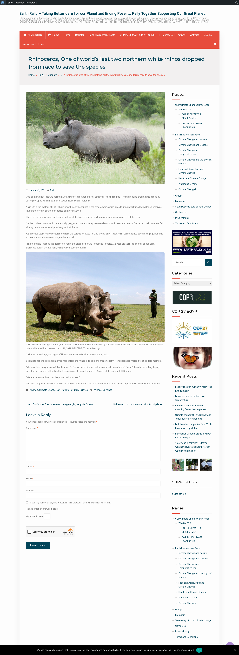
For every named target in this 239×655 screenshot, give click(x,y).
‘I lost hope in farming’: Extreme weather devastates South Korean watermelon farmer (192, 447)
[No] (235, 650)
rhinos (109, 390)
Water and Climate (188, 184)
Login (41, 44)
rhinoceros (99, 390)
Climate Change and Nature (193, 139)
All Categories (35, 34)
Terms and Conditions (186, 223)
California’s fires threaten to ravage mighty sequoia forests (63, 404)
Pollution (74, 390)
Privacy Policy (182, 217)
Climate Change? (187, 189)
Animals (34, 390)
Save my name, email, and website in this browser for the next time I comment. (70, 502)
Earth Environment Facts (102, 34)
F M (52, 190)
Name (30, 466)
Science (84, 390)
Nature (65, 390)
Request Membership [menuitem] (26, 2)
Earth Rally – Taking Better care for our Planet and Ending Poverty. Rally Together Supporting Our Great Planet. (113, 13)
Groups (208, 34)
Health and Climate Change (192, 178)
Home (56, 34)
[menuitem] (3, 2)
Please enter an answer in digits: (42, 509)
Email (29, 478)
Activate (194, 34)
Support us (28, 44)
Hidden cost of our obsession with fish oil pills (136, 404)
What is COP (185, 109)
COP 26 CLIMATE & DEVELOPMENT (139, 34)
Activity (181, 34)
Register (79, 34)
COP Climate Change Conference (192, 105)
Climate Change (47, 390)
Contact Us (180, 212)
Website (30, 490)
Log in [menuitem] (10, 2)
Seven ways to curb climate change (193, 206)
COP (59, 390)
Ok (199, 650)
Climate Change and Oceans (193, 145)
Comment (32, 428)
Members (168, 34)
